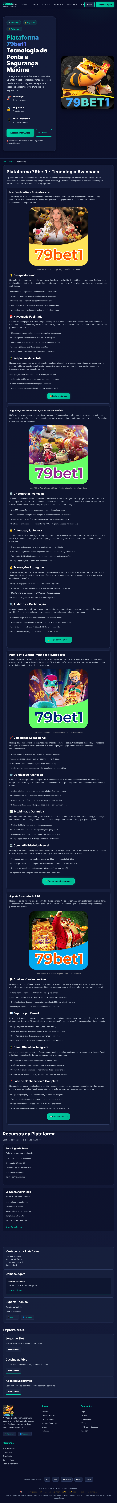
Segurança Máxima (14, 1259)
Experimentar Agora (20, 133)
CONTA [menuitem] (46, 4)
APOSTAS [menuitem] (72, 4)
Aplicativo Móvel (9, 1448)
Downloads (7, 1456)
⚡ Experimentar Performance (58, 881)
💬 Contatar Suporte (58, 1116)
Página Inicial (8, 162)
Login (83, 1412)
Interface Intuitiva (13, 1256)
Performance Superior (15, 1262)
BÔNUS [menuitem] (35, 5)
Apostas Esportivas (49, 1423)
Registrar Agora (105, 4)
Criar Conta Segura (14, 1227)
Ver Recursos (43, 133)
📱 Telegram (12, 1317)
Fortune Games (48, 1419)
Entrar (89, 4)
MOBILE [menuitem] (58, 4)
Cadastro (84, 1415)
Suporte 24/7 (11, 1265)
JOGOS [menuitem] (24, 4)
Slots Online (47, 1412)
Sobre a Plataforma (10, 1464)
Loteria (44, 1427)
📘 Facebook (27, 1317)
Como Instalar (8, 1460)
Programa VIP (86, 1419)
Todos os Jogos (48, 1431)
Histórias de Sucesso (89, 1427)
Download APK (9, 1452)
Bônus (83, 1423)
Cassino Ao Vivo (48, 1415)
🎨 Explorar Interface (58, 396)
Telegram (84, 1431)
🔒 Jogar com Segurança (58, 640)
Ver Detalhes (13, 1349)
